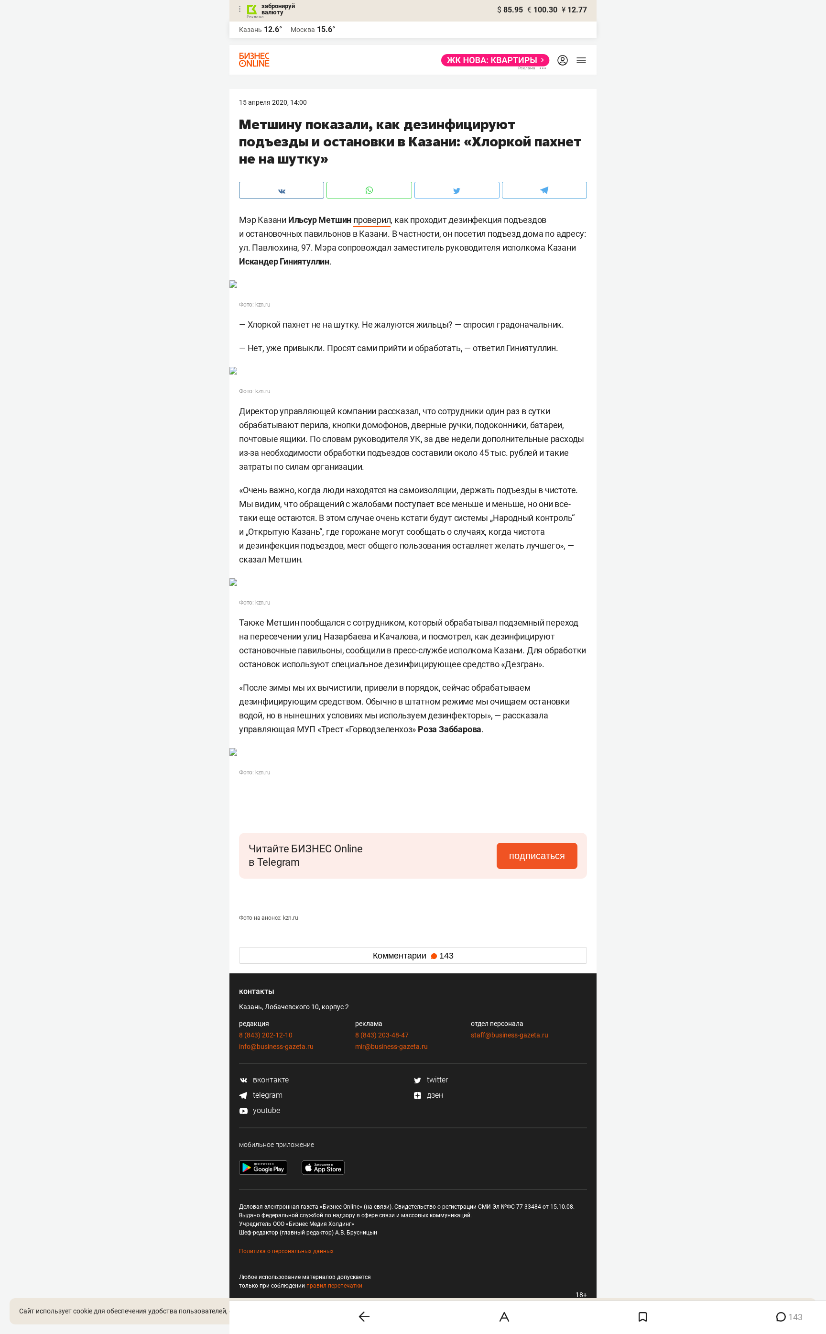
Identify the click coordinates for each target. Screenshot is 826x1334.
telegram (267, 1095)
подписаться (537, 855)
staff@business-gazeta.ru (509, 1035)
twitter (436, 1079)
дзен (434, 1095)
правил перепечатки (334, 1285)
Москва (303, 29)
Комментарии (413, 955)
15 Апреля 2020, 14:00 (273, 102)
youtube (265, 1110)
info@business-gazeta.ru (276, 1046)
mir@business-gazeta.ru (391, 1046)
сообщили (365, 650)
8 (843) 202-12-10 (266, 1035)
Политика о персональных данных (286, 1251)
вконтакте (270, 1079)
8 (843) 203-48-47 (382, 1035)
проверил (372, 220)
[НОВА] (492, 60)
